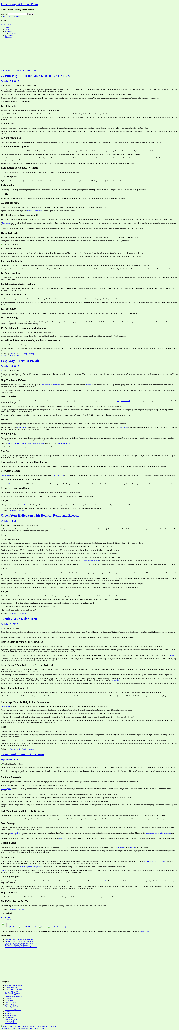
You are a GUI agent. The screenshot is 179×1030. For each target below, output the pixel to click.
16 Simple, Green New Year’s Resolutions (19, 941)
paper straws (124, 427)
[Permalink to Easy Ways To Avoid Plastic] (10, 355)
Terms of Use (9, 35)
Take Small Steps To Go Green (22, 754)
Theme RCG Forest (39, 1028)
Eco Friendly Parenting (26, 354)
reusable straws (22, 427)
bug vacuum (6, 223)
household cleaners (15, 484)
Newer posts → (6, 919)
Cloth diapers (5, 475)
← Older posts (5, 917)
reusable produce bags (64, 443)
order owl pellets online (34, 211)
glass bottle (56, 385)
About (7, 29)
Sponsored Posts (10, 1015)
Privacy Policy (10, 31)
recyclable (62, 838)
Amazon (22, 740)
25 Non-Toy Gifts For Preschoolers (16, 945)
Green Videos (9, 1008)
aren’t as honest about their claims (154, 861)
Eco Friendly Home (11, 991)
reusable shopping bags (91, 560)
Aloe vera (4, 870)
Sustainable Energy (11, 1019)
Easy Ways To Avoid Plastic (20, 361)
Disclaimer (8, 37)
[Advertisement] (89, 54)
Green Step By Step (11, 1006)
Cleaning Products (11, 987)
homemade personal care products (31, 867)
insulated (88, 385)
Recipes (7, 1012)
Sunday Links (9, 1017)
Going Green (23, 510)
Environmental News (12, 995)
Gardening (8, 998)
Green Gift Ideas (10, 1002)
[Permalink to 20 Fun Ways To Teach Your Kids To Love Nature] (18, 70)
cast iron (132, 847)
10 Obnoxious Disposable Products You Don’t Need (22, 943)
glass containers (15, 833)
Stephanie (13, 354)
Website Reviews (10, 1021)
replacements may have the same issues (158, 833)
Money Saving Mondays (13, 1010)
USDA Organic (6, 789)
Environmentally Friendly (13, 997)
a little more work (58, 475)
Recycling (8, 1013)
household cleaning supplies (98, 881)
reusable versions (43, 447)
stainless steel (46, 385)
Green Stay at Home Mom (19, 4)
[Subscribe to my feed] (4, 927)
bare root (172, 655)
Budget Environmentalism (13, 985)
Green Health (9, 1004)
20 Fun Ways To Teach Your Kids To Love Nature (35, 76)
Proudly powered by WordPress (21, 1028)
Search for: (4, 14)
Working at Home (11, 1023)
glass (117, 401)
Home (7, 28)
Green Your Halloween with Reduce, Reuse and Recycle (40, 515)
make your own (38, 443)
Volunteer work (6, 706)
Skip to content (6, 24)
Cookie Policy (13, 33)
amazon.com (145, 931)
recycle (23, 505)
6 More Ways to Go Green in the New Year (19, 939)
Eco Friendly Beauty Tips (13, 989)
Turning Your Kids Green (19, 618)
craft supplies (114, 680)
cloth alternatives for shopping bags (19, 443)
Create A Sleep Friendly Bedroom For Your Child (21, 947)
